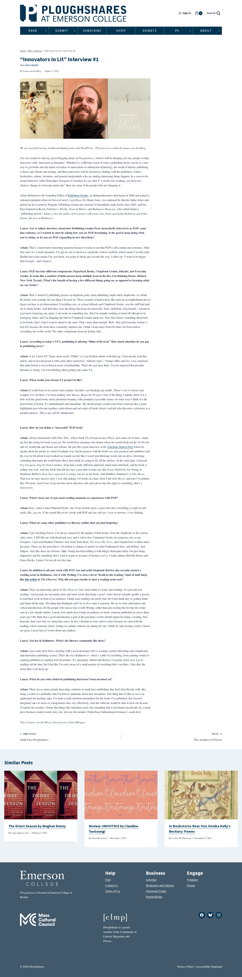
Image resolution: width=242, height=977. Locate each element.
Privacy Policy (185, 966)
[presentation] (40, 795)
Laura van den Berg (32, 71)
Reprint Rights (154, 896)
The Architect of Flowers (208, 736)
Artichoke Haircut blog (120, 447)
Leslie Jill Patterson (181, 838)
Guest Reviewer (99, 838)
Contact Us (111, 885)
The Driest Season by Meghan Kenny (37, 826)
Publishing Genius (78, 195)
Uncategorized (29, 65)
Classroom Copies (156, 891)
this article (31, 579)
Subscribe (92, 31)
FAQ (108, 879)
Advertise (151, 879)
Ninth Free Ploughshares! (34, 736)
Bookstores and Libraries (160, 885)
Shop (121, 31)
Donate (150, 31)
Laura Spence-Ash (20, 832)
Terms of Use (112, 891)
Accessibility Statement (209, 966)
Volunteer (192, 879)
